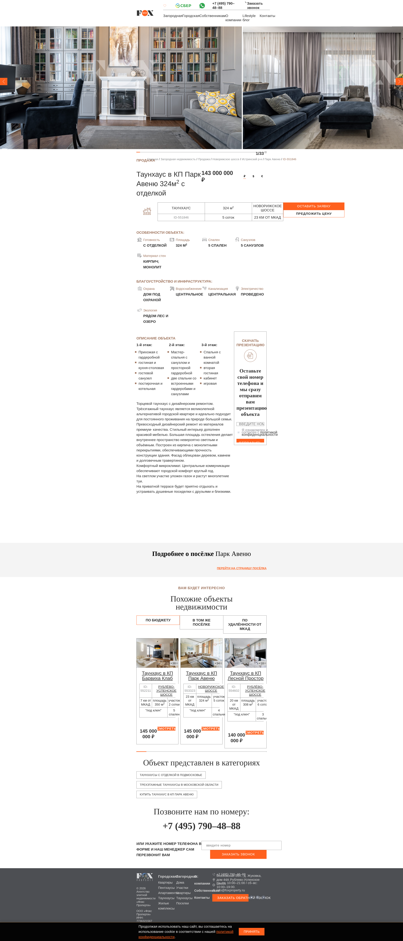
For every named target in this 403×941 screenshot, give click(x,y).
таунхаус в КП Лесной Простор (246, 675)
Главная (152, 159)
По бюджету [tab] (158, 620)
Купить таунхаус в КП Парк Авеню (167, 794)
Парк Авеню (272, 159)
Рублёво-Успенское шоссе (166, 690)
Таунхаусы (166, 898)
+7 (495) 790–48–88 (223, 5)
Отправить (250, 441)
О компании (233, 18)
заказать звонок (238, 854)
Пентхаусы (166, 888)
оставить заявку (314, 206)
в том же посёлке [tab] (202, 622)
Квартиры (165, 882)
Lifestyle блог (249, 18)
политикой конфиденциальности (260, 433)
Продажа (204, 159)
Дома (180, 882)
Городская (190, 16)
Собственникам (212, 16)
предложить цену (314, 213)
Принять (252, 931)
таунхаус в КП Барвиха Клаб (157, 675)
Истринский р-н (252, 159)
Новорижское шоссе (225, 159)
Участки (182, 888)
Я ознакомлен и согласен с (260, 432)
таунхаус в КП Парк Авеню (201, 675)
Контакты (267, 16)
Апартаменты (168, 893)
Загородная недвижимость (178, 159)
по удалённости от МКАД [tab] (244, 624)
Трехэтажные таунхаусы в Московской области (179, 784)
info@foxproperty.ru (231, 890)
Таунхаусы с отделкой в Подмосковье (171, 775)
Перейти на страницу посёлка (242, 568)
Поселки (182, 903)
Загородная (172, 16)
